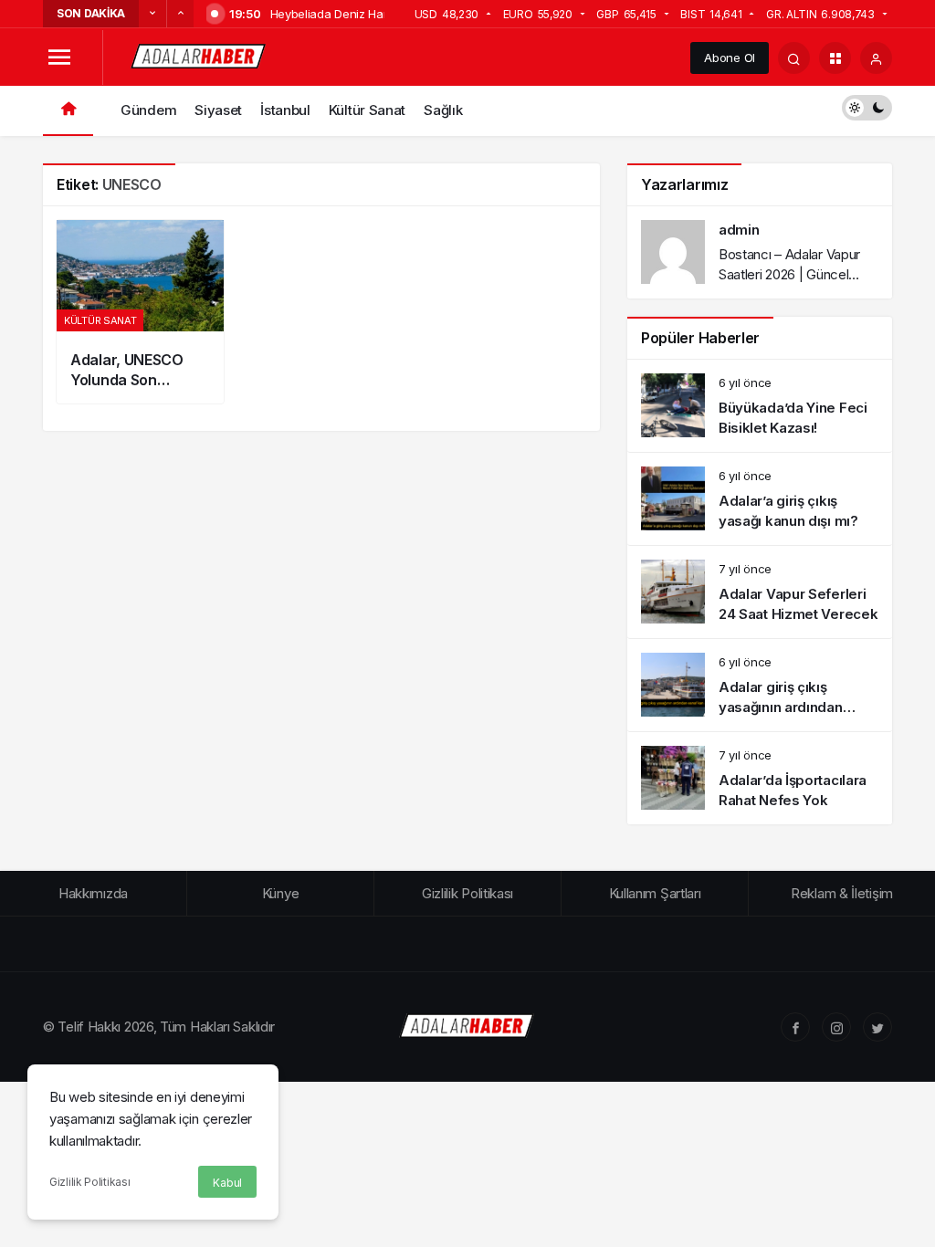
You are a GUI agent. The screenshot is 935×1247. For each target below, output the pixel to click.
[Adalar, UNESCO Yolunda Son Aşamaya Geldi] (140, 311)
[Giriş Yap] (876, 58)
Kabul (227, 1182)
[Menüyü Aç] (59, 58)
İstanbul (285, 110)
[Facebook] (795, 1027)
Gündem (148, 110)
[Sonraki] (180, 13)
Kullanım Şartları (655, 893)
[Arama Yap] (794, 58)
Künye (280, 893)
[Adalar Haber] (199, 56)
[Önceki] (152, 13)
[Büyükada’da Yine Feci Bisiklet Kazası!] (759, 406)
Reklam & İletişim (842, 893)
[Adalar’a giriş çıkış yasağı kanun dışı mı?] (759, 499)
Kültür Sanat (367, 110)
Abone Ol (729, 57)
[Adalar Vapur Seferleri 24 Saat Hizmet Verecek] (759, 592)
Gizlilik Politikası (89, 1182)
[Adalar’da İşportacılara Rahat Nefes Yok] (759, 778)
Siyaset (218, 110)
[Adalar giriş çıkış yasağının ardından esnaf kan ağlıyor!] (759, 685)
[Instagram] (836, 1027)
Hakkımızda (93, 893)
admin (739, 229)
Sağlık (443, 110)
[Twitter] (877, 1027)
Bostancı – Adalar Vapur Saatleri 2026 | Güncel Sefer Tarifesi (789, 274)
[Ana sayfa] (68, 111)
